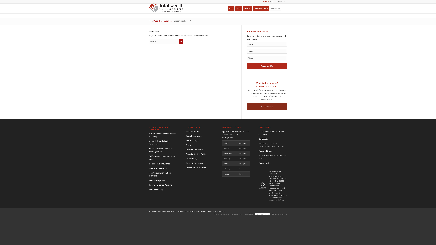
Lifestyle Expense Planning (160, 185)
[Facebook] (285, 1)
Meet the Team (192, 131)
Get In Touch (267, 106)
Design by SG (212, 211)
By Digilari (221, 211)
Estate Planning (156, 189)
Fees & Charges (192, 140)
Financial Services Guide (196, 154)
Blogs (188, 145)
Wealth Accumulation (158, 168)
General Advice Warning (196, 168)
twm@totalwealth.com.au (274, 146)
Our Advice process (194, 136)
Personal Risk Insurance (159, 164)
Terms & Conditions (194, 163)
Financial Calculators (194, 149)
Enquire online (265, 163)
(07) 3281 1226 (276, 1)
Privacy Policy (191, 158)
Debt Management (157, 180)
